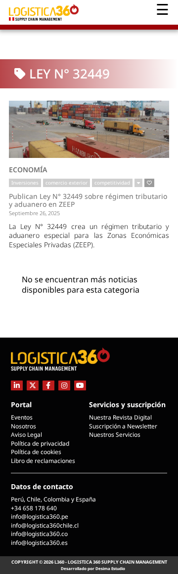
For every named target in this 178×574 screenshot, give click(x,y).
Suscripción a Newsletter (123, 426)
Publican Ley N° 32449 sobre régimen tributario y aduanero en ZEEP (88, 200)
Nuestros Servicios (114, 434)
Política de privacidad (40, 443)
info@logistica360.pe (39, 516)
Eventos (22, 417)
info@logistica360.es (39, 542)
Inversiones (25, 182)
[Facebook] (48, 385)
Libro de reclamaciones (43, 461)
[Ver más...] (138, 183)
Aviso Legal (26, 434)
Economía (28, 169)
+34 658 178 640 (34, 508)
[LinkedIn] (16, 385)
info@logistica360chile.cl (45, 525)
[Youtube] (80, 385)
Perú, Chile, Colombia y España (53, 499)
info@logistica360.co (39, 534)
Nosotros (23, 426)
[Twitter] (32, 385)
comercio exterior (66, 182)
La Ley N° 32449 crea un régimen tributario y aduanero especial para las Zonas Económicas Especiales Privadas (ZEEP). (89, 235)
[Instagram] (64, 385)
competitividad (112, 182)
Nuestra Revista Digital (120, 417)
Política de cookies (36, 452)
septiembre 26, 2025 (34, 213)
